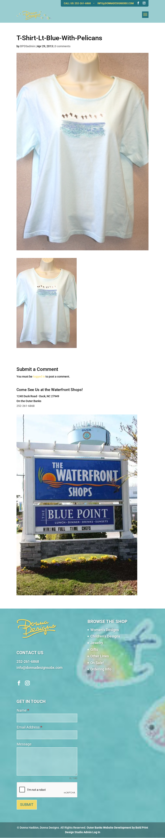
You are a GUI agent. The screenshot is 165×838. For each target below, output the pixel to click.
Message (24, 744)
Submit (26, 804)
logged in (39, 376)
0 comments (62, 46)
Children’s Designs (105, 636)
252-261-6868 (83, 3)
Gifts (94, 649)
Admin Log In (92, 832)
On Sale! (97, 663)
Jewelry (96, 643)
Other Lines (99, 656)
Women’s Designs (104, 630)
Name (23, 710)
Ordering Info (100, 669)
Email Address (29, 727)
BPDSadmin (27, 46)
